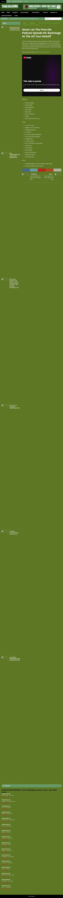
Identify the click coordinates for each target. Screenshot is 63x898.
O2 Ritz (9, 844)
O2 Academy (12, 819)
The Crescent (8, 807)
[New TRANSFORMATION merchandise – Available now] (5, 214)
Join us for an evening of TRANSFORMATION (14, 406)
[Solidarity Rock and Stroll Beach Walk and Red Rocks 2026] (5, 87)
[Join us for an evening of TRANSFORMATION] (5, 466)
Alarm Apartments (6, 15)
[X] (58, 1)
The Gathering (24, 12)
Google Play (46, 52)
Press (26, 1)
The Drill (8, 868)
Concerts (15, 12)
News (8, 12)
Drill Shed (8, 832)
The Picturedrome (11, 801)
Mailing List (53, 12)
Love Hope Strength (17, 1)
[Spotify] (61, 1)
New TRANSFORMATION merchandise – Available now (14, 155)
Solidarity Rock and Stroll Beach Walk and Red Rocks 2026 (14, 28)
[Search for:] (53, 18)
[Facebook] (55, 1)
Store (16, 15)
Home (2, 12)
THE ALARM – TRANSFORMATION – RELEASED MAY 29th (15, 659)
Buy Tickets (5, 796)
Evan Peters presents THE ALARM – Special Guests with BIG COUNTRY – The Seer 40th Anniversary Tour (14, 283)
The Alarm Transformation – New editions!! (14, 532)
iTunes (39, 52)
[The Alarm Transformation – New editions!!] (5, 592)
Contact (45, 12)
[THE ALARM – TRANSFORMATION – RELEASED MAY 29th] (5, 718)
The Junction (10, 881)
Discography (35, 12)
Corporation (9, 813)
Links (8, 1)
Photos (3, 1)
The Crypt (11, 795)
